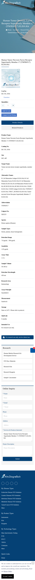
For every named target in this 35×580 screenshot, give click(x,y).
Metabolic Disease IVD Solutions (11, 502)
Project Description (8, 444)
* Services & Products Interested (12, 430)
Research (16, 30)
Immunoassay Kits (13, 32)
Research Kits (25, 30)
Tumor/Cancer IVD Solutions (10, 505)
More (3, 508)
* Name (5, 393)
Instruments (4, 517)
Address (5, 421)
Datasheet (6, 97)
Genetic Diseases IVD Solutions (10, 495)
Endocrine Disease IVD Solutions (11, 492)
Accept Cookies (7, 576)
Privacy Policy (8, 571)
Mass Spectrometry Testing (9, 533)
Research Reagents (9, 372)
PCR (2, 536)
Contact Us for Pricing (9, 115)
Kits (2, 520)
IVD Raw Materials (9, 361)
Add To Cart (6, 111)
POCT (3, 539)
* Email (5, 403)
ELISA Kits (24, 32)
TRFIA (3, 542)
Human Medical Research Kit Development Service (12, 354)
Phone (5, 412)
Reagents (4, 523)
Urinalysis (4, 545)
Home (9, 30)
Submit (17, 459)
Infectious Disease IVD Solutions (11, 498)
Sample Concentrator (10, 377)
